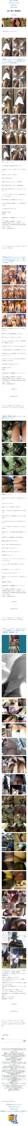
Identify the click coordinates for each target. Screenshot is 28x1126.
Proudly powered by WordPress (8, 1101)
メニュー (14, 14)
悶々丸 (5, 1023)
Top (26, 1124)
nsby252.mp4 (5, 407)
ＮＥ (18, 1020)
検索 (3, 1038)
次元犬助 (10, 1023)
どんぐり (12, 1022)
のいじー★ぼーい (17, 246)
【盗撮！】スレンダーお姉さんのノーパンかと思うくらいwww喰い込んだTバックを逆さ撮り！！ (14, 61)
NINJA (21, 1020)
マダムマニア (17, 1022)
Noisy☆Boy (9, 246)
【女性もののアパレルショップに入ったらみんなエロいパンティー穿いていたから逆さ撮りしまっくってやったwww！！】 (14, 259)
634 (15, 1020)
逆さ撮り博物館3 (14, 11)
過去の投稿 (5, 1035)
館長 (12, 248)
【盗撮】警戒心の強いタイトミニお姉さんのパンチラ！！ (14, 417)
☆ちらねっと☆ (10, 1020)
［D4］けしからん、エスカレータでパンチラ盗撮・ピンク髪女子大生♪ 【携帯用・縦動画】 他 (14, 630)
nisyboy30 (4, 619)
